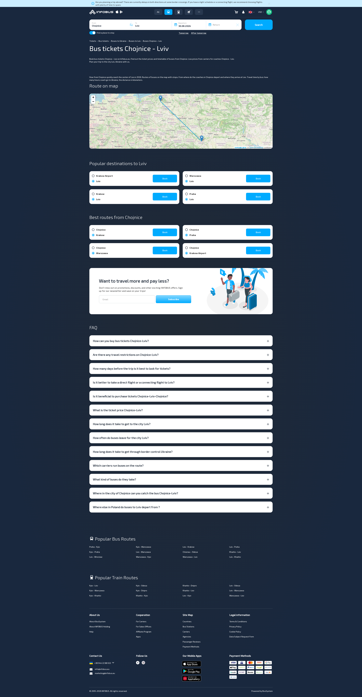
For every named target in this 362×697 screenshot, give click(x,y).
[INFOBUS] (101, 12)
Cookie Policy (235, 631)
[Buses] (168, 12)
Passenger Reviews (192, 641)
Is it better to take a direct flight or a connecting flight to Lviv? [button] (133, 382)
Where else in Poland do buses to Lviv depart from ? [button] (126, 507)
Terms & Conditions (238, 621)
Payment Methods (191, 646)
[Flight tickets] (189, 12)
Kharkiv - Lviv (235, 552)
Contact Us (95, 655)
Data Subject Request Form (241, 636)
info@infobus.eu (102, 669)
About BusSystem (97, 621)
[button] (199, 12)
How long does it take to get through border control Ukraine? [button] (133, 451)
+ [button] (93, 97)
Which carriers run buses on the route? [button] (118, 465)
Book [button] (165, 178)
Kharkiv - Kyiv (142, 595)
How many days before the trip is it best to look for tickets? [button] (131, 368)
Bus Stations (188, 626)
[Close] (269, 3)
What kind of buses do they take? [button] (114, 479)
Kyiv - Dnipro (141, 590)
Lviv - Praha (234, 547)
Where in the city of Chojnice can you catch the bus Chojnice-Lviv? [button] (135, 493)
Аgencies (187, 636)
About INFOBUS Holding (99, 626)
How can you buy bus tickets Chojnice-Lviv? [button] (121, 340)
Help (91, 631)
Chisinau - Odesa (190, 552)
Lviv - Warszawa (143, 552)
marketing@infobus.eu (105, 673)
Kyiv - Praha (94, 552)
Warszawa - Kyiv (143, 557)
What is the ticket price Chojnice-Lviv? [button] (118, 410)
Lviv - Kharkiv (235, 557)
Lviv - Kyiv (187, 595)
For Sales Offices (143, 626)
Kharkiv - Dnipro (190, 585)
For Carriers (141, 621)
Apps (138, 636)
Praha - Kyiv (94, 547)
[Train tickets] (179, 12)
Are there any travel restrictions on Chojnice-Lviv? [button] (126, 354)
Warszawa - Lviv (190, 557)
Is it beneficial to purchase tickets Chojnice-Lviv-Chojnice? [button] (130, 396)
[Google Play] (121, 12)
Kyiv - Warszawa (143, 547)
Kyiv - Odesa (141, 585)
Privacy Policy (235, 626)
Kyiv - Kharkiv (95, 595)
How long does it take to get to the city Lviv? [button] (121, 424)
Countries (187, 621)
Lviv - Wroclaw (95, 557)
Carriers (186, 631)
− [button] (93, 101)
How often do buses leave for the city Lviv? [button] (121, 437)
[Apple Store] (117, 12)
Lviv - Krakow (188, 547)
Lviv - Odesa (234, 585)
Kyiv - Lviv (93, 585)
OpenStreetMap (256, 147)
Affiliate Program (143, 631)
